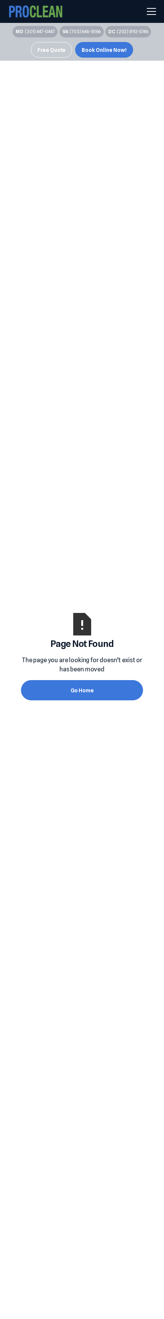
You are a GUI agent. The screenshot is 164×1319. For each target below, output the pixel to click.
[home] (35, 11)
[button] (150, 11)
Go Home (82, 690)
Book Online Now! (104, 50)
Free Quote (51, 50)
